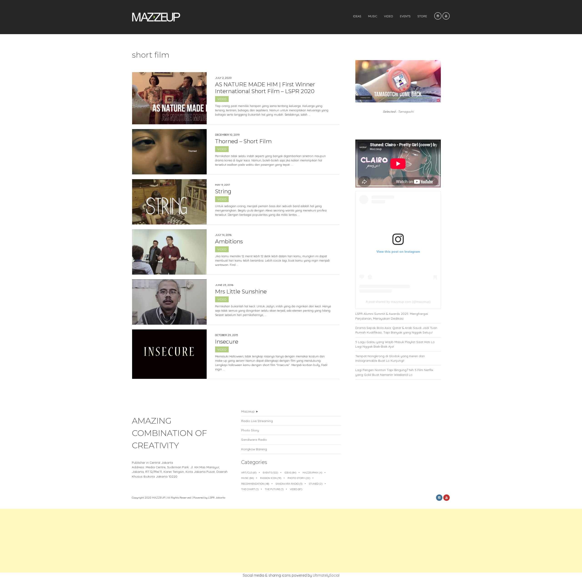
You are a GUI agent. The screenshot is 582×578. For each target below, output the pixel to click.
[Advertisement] (136, 541)
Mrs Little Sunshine (241, 291)
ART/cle (248, 472)
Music (372, 16)
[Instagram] (438, 16)
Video (388, 16)
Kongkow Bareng (254, 449)
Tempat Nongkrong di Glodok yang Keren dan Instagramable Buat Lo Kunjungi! (390, 358)
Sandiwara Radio (254, 439)
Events (270, 472)
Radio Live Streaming (257, 421)
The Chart (249, 489)
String (223, 191)
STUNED (315, 483)
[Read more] (273, 121)
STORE (422, 16)
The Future (274, 489)
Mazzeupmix (312, 472)
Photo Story (250, 430)
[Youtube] (446, 16)
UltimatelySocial (326, 575)
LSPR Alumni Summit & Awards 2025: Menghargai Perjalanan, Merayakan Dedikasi (391, 316)
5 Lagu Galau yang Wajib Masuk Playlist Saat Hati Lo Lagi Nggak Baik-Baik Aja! (395, 344)
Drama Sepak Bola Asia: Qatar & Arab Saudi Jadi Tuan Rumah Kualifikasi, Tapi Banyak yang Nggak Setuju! (396, 330)
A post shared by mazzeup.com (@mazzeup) (398, 301)
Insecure (226, 341)
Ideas (357, 16)
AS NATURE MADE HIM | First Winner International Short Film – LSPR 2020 (265, 87)
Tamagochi (406, 111)
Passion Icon (270, 478)
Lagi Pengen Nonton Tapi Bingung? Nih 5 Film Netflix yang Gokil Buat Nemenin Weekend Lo (394, 372)
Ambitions (229, 241)
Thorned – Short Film (243, 141)
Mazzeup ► (250, 411)
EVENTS (405, 16)
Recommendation (255, 483)
